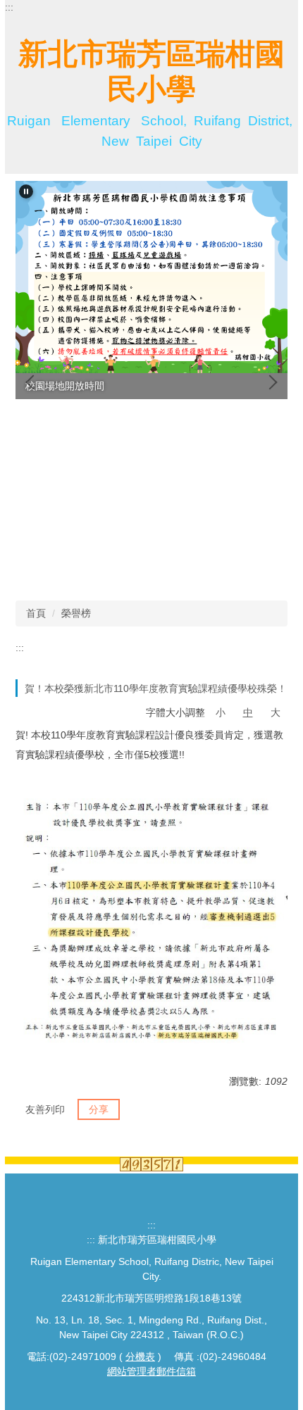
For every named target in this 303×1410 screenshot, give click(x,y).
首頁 (36, 613)
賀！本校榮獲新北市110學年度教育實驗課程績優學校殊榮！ (156, 688)
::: (9, 7)
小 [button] (220, 712)
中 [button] (248, 712)
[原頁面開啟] (151, 277)
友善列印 (45, 1109)
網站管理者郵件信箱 (151, 1371)
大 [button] (275, 712)
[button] (26, 191)
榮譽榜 (76, 613)
